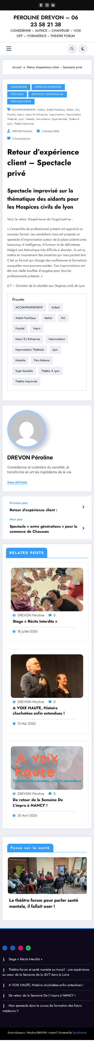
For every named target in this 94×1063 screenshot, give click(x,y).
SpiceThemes (80, 1034)
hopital (11, 114)
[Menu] (8, 49)
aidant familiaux (56, 109)
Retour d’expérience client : (33, 510)
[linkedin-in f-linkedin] (53, 5)
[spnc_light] (83, 49)
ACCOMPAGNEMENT (24, 109)
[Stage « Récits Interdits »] (47, 589)
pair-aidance (43, 119)
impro (20, 114)
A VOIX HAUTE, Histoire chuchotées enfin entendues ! (39, 710)
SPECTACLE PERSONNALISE (47, 94)
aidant (41, 109)
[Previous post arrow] (83, 507)
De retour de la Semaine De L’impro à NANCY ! (38, 802)
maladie (30, 119)
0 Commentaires (21, 138)
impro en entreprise (36, 114)
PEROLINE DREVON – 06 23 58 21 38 (45, 21)
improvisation (56, 114)
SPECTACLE (17, 94)
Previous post (18, 503)
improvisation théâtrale (29, 349)
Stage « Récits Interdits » (35, 621)
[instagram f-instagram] (47, 5)
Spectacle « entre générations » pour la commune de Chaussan (43, 529)
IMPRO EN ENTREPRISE (48, 87)
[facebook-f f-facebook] (41, 5)
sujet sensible (59, 119)
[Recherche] (72, 48)
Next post (16, 519)
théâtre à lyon (50, 371)
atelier (70, 109)
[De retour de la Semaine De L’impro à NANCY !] (47, 768)
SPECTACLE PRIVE (21, 101)
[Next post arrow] (83, 528)
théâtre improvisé (24, 123)
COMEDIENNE (19, 87)
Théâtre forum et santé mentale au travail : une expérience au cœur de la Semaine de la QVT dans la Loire (45, 974)
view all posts (17, 482)
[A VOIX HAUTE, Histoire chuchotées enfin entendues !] (47, 675)
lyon (21, 119)
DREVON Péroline (22, 131)
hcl (77, 109)
